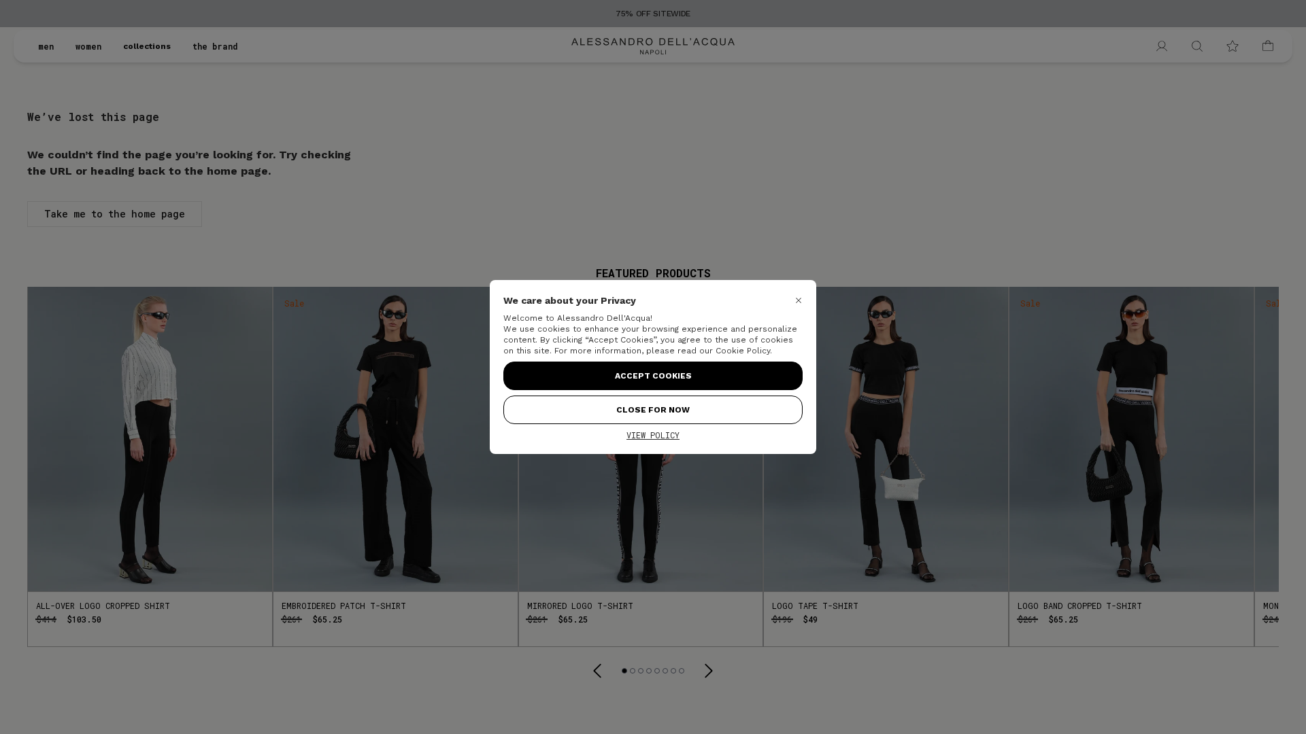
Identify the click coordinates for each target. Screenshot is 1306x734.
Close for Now (653, 410)
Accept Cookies (653, 376)
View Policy (653, 435)
